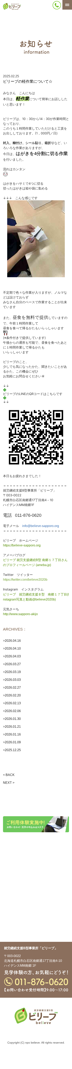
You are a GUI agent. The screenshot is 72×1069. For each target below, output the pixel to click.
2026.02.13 (13, 703)
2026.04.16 (13, 640)
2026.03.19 (13, 672)
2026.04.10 (13, 648)
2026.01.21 (13, 726)
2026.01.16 (13, 734)
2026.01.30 (13, 718)
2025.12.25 (13, 750)
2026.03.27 (13, 664)
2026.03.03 (13, 679)
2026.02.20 (13, 695)
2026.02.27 (13, 687)
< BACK (9, 775)
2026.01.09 (13, 742)
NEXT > (8, 782)
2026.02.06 (13, 711)
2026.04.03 (13, 656)
